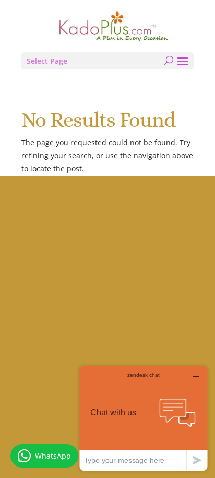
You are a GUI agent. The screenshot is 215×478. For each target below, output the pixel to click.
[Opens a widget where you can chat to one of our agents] (143, 418)
